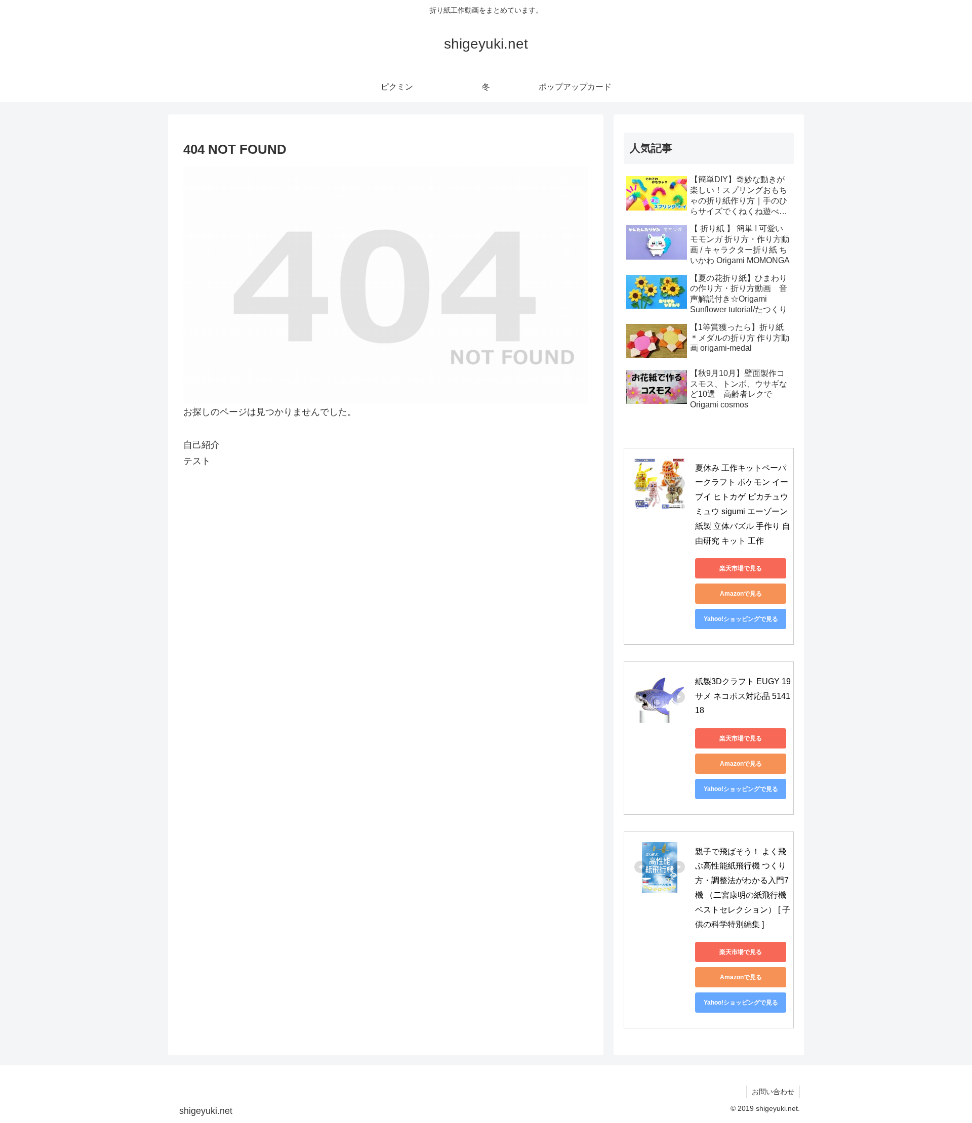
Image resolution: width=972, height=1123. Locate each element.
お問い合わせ (773, 1092)
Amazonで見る (741, 593)
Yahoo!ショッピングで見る (741, 618)
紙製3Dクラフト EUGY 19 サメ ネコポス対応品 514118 (744, 696)
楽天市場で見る (740, 568)
